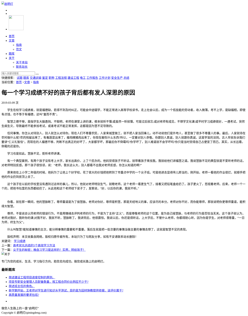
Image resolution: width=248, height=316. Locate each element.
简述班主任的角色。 (22, 286)
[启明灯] (7, 3)
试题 (20, 77)
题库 (12, 53)
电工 (83, 77)
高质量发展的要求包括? (24, 294)
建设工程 (73, 77)
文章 (12, 40)
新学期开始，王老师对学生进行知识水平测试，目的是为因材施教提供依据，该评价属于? (66, 290)
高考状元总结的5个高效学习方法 (34, 245)
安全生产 (117, 77)
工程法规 (61, 77)
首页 (12, 36)
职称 (51, 77)
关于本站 (22, 62)
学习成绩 (19, 241)
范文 (19, 49)
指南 (19, 44)
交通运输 (35, 77)
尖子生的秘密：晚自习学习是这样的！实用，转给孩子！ (49, 249)
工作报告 (92, 77)
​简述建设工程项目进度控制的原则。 (32, 277)
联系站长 (22, 66)
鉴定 (45, 77)
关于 (12, 58)
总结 (126, 77)
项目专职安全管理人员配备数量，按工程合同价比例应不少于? (48, 281)
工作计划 (104, 77)
